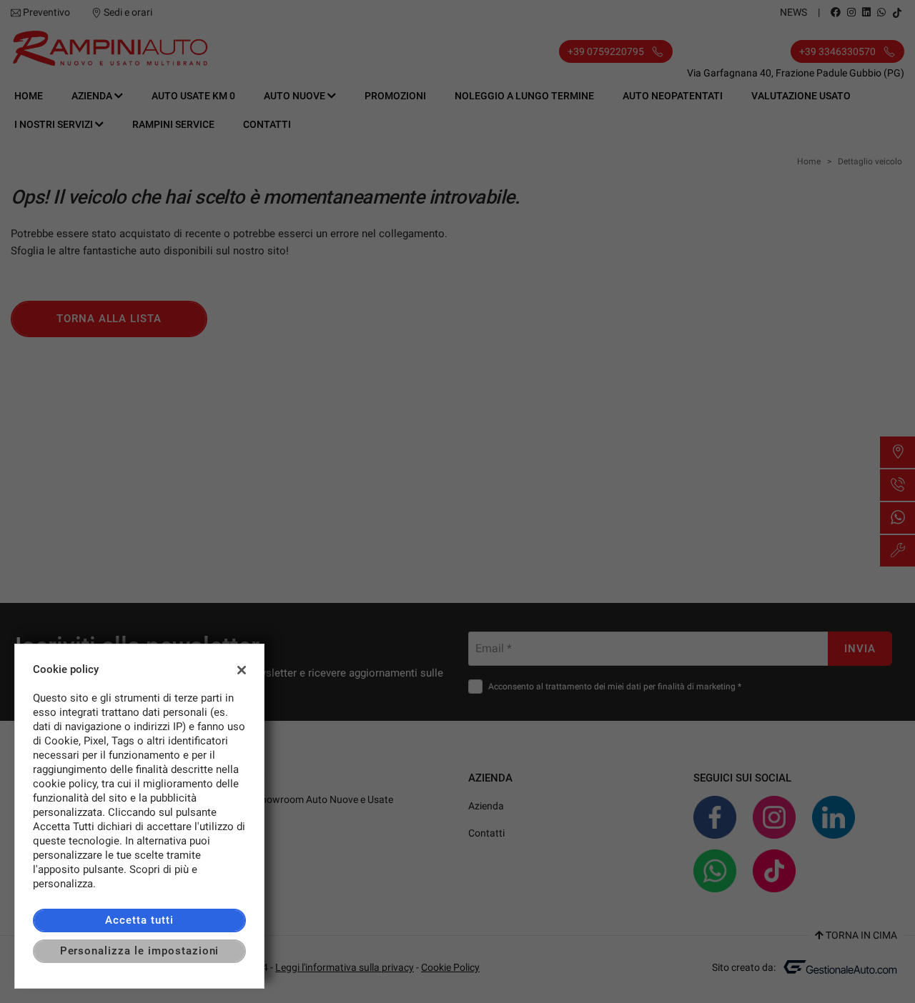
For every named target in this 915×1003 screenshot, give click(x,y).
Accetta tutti (139, 920)
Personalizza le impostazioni (139, 950)
